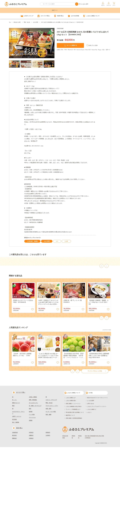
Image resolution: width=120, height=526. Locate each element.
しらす (66, 241)
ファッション (32, 417)
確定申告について (70, 415)
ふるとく (89, 412)
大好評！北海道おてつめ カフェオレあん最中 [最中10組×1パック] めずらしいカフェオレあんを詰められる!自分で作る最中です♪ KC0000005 (48, 304)
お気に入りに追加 (93, 45)
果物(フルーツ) (16, 402)
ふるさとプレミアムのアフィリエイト (96, 406)
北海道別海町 (60, 28)
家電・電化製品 (33, 399)
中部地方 (31, 432)
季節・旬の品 (27, 22)
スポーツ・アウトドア (51, 399)
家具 (30, 408)
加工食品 (14, 419)
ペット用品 (32, 414)
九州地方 (48, 435)
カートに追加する (72, 45)
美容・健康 (48, 414)
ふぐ (57, 241)
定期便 (30, 420)
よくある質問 (90, 400)
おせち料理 (35, 22)
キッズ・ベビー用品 (51, 411)
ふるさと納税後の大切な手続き (74, 406)
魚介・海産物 (15, 422)
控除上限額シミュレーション (73, 403)
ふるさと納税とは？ (71, 397)
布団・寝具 (48, 408)
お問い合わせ (90, 403)
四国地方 (48, 432)
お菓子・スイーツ (16, 416)
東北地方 (14, 435)
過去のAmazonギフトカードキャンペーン (97, 397)
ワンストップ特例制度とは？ (73, 409)
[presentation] (11, 43)
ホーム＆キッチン (33, 402)
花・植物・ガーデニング (35, 405)
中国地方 (31, 438)
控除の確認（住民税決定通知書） (74, 418)
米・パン (14, 399)
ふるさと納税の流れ (71, 400)
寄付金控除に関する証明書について (75, 412)
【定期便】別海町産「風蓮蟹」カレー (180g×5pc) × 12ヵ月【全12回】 (98, 302)
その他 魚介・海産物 (32, 241)
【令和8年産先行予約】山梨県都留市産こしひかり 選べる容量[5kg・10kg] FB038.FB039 (99, 355)
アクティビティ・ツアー (52, 405)
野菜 (13, 405)
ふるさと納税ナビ (91, 409)
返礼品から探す (17, 22)
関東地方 (14, 438)
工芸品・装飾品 (33, 397)
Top (10, 22)
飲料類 (30, 411)
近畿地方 (31, 435)
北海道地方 (15, 432)
